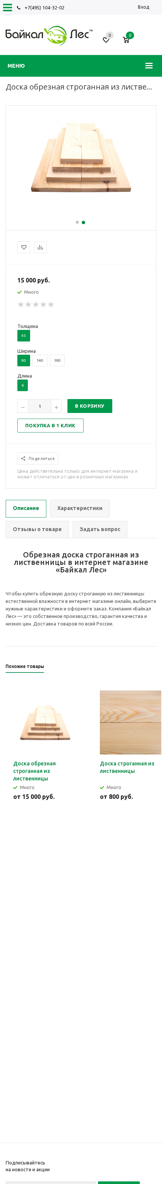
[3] (36, 304)
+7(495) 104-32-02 (44, 7)
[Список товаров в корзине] (130, 42)
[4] (43, 304)
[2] (28, 304)
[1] (21, 304)
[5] (51, 304)
